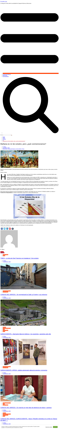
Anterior (2, 251)
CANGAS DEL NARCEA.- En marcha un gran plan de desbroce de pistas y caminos (26, 407)
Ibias (4, 329)
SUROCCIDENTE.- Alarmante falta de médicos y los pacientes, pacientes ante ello (25, 334)
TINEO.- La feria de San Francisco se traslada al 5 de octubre (19, 258)
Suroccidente (18, 148)
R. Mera (4, 146)
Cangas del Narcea (7, 74)
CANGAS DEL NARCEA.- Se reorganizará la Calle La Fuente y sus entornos (23, 294)
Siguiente (2, 252)
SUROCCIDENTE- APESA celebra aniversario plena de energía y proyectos (23, 370)
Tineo (23, 148)
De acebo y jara (3, 1)
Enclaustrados (6, 76)
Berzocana (5, 75)
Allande (4, 327)
